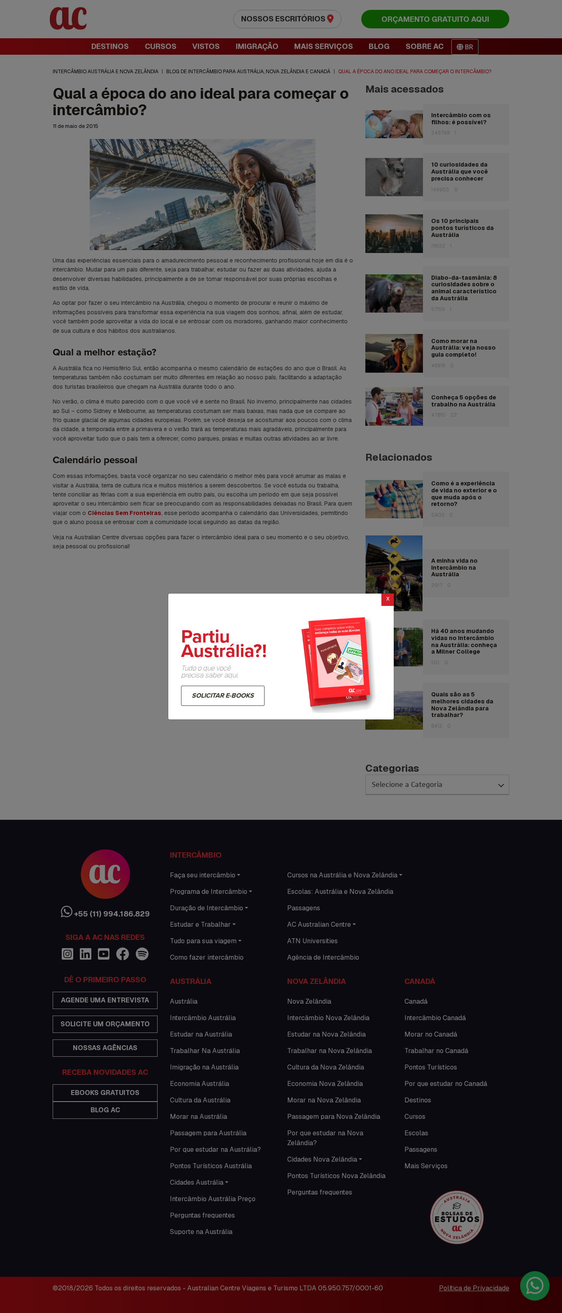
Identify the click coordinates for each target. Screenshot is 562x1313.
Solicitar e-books (223, 695)
